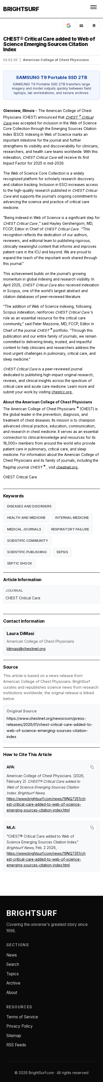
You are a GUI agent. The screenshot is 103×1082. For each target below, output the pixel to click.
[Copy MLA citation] (92, 827)
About (11, 992)
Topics (12, 973)
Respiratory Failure (70, 529)
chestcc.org (62, 392)
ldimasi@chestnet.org (26, 648)
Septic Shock (19, 563)
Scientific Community (27, 541)
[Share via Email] (81, 25)
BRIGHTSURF (21, 9)
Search (12, 964)
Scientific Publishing (27, 552)
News (11, 955)
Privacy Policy (19, 1026)
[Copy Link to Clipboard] (94, 25)
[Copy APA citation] (92, 767)
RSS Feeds (16, 1044)
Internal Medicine (72, 518)
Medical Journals (24, 529)
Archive (13, 983)
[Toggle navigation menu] (94, 9)
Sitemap (13, 1035)
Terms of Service (22, 1016)
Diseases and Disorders (29, 506)
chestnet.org (67, 467)
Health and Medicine (26, 518)
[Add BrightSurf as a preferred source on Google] (68, 25)
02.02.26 (10, 60)
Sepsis (62, 552)
